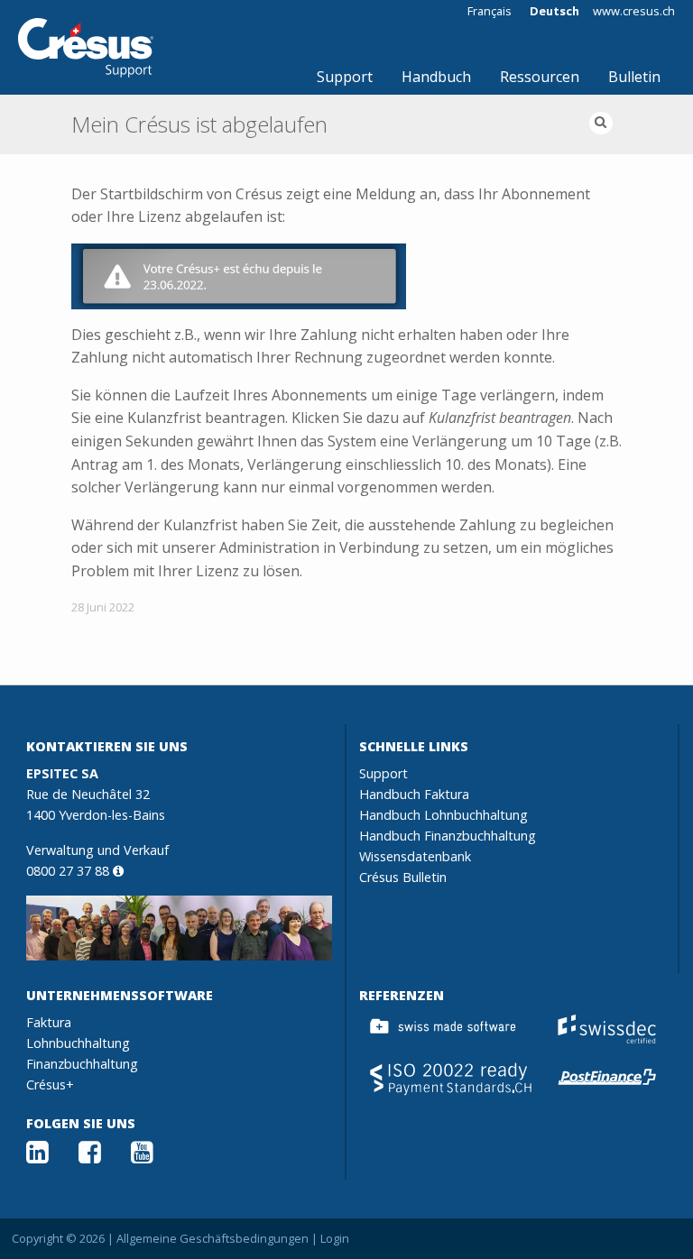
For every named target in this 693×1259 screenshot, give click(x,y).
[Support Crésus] (85, 48)
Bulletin (634, 77)
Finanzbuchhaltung (82, 1063)
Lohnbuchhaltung (78, 1043)
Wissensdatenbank (415, 856)
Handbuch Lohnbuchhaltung (443, 814)
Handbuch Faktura (414, 794)
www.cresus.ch (634, 11)
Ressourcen (539, 77)
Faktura (48, 1022)
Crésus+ (50, 1084)
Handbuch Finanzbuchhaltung (447, 835)
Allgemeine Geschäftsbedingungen (212, 1238)
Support (345, 77)
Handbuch (436, 77)
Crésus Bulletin (403, 877)
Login (334, 1238)
